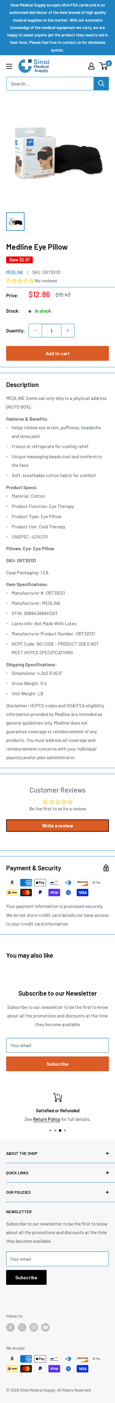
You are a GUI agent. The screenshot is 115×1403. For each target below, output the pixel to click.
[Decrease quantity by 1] (35, 330)
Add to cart (58, 353)
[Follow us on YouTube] (45, 1327)
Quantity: (15, 330)
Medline (14, 272)
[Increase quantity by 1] (67, 330)
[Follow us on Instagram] (33, 1327)
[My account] (91, 66)
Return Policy (32, 1119)
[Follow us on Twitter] (22, 1328)
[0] (104, 66)
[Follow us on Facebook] (10, 1327)
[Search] (101, 83)
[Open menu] (9, 66)
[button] (20, 280)
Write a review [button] (57, 825)
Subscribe (58, 1064)
